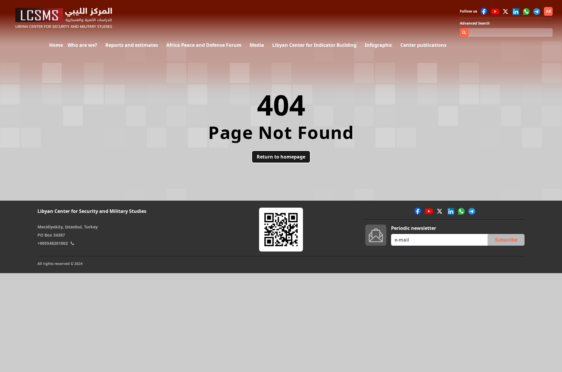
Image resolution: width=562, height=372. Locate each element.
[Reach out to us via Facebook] (484, 11)
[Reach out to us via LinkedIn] (515, 11)
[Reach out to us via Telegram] (536, 11)
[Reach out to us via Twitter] (506, 11)
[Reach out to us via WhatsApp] (526, 11)
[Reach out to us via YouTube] (495, 11)
